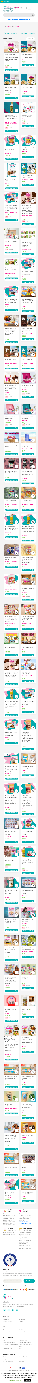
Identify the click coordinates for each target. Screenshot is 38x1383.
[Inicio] (3, 26)
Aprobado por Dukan (10, 33)
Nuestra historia (23, 1356)
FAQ (4, 1340)
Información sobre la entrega (10, 1344)
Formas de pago (23, 1340)
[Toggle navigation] (29, 8)
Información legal (7, 1348)
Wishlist (21, 1329)
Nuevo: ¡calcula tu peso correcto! (19, 19)
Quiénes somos (7, 1356)
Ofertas (21, 1321)
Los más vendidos (7, 1321)
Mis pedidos (6, 1329)
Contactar (21, 1361)
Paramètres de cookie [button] (14, 1380)
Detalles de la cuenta (8, 1332)
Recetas (21, 1359)
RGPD (20, 1348)
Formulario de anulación (25, 1342)
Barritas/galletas (23, 33)
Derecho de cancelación (9, 1342)
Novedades (22, 1319)
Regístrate (29, 1281)
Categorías (6, 1319)
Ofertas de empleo (8, 1361)
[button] (14, 8)
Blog (4, 1359)
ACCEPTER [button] (27, 1380)
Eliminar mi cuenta (23, 1332)
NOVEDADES (16, 26)
